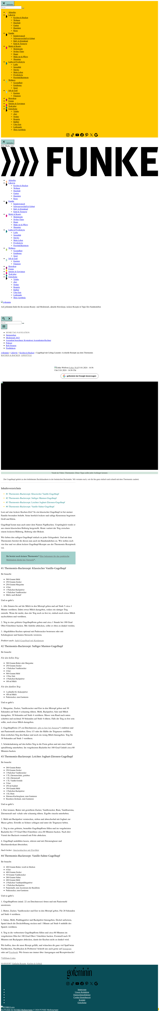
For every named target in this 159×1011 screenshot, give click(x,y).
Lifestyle (11, 15)
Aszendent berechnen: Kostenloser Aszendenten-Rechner (28, 340)
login (2, 312)
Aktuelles (12, 12)
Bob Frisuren (11, 345)
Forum (11, 101)
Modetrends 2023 (13, 337)
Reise (15, 30)
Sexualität (17, 67)
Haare (15, 54)
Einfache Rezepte (19, 963)
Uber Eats (17, 124)
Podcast (9, 343)
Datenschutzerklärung (82, 994)
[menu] (4, 326)
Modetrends (18, 48)
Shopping (17, 59)
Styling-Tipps (18, 51)
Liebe (15, 64)
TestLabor (12, 106)
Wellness (11, 80)
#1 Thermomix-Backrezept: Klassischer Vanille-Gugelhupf (32, 493)
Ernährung (17, 85)
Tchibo (16, 111)
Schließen (9, 4)
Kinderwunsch (19, 35)
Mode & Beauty (14, 46)
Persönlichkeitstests (21, 77)
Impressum (82, 989)
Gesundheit (17, 82)
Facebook (13, 952)
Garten (16, 25)
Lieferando (17, 127)
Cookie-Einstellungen (82, 997)
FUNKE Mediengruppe (23, 1009)
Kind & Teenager (20, 43)
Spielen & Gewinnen (16, 103)
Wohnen (16, 20)
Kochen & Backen (20, 17)
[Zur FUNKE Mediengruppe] (79, 175)
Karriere (16, 93)
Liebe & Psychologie (16, 61)
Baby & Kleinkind (20, 41)
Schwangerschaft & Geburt (24, 38)
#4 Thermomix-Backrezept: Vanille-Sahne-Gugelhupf (30, 506)
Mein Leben (18, 72)
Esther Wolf (73, 367)
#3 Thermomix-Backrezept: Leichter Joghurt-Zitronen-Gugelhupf (35, 502)
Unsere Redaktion (82, 992)
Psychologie (18, 74)
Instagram (66, 948)
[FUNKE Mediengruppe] (8, 1007)
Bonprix (16, 119)
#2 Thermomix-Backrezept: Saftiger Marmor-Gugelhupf (31, 498)
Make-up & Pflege (20, 56)
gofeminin (5, 352)
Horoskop (12, 98)
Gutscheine (12, 108)
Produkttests (11, 348)
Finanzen (17, 95)
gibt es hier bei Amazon (48, 728)
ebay (15, 114)
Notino (16, 116)
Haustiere (17, 28)
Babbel (16, 121)
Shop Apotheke (19, 129)
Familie (11, 33)
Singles (16, 69)
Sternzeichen (11, 335)
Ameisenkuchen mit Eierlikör (26, 850)
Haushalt (16, 22)
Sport (15, 87)
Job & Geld (13, 90)
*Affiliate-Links (8, 958)
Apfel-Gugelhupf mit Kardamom (29, 640)
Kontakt (82, 1000)
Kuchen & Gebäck (34, 963)
